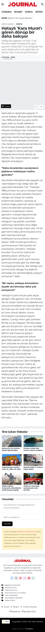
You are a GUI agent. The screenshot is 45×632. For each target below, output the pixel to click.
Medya (19, 24)
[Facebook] (12, 578)
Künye (6, 607)
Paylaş (7, 106)
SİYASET (18, 12)
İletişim (16, 607)
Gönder (7, 524)
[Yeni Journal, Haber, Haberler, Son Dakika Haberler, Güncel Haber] (22, 4)
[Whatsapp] (33, 578)
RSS (7, 622)
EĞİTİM (39, 12)
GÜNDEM (6, 12)
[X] (16, 578)
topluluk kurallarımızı (26, 532)
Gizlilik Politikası (30, 607)
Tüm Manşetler (11, 595)
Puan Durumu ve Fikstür (15, 593)
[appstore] (15, 612)
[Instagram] (25, 578)
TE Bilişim (29, 629)
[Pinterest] (20, 578)
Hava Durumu (11, 588)
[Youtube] (29, 578)
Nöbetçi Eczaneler (12, 585)
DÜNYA (29, 12)
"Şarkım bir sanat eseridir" (17, 18)
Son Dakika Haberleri (14, 598)
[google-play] (28, 612)
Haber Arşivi (10, 600)
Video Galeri (7, 24)
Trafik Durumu (11, 590)
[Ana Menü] (3, 4)
